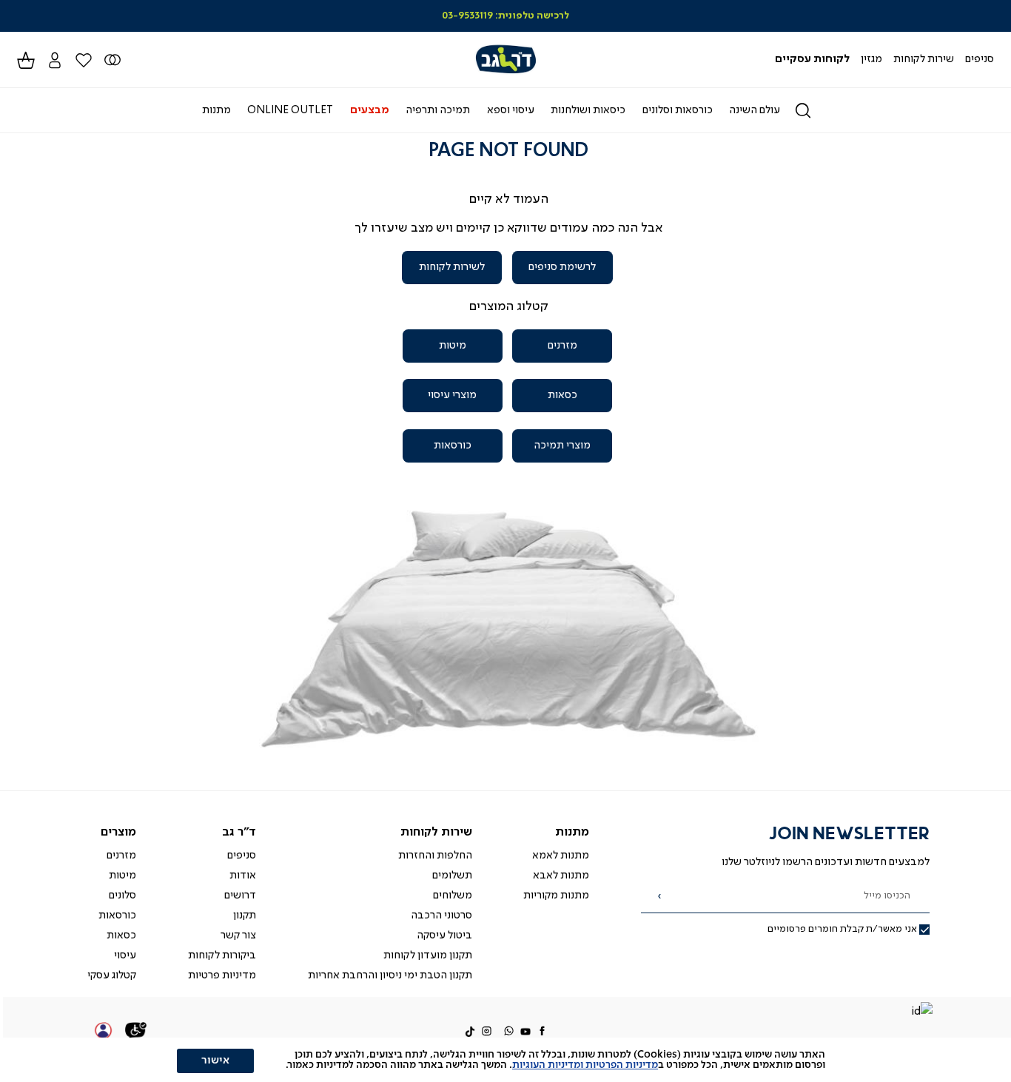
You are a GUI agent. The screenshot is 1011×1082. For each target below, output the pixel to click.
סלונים (122, 895)
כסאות (562, 395)
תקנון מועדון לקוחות (427, 955)
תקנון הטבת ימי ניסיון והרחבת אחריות (390, 975)
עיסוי (125, 955)
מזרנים (562, 345)
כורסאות (452, 445)
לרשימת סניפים (562, 267)
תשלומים (452, 875)
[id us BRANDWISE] (921, 1013)
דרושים (240, 895)
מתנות (572, 832)
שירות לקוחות (436, 832)
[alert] (505, 1060)
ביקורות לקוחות (222, 955)
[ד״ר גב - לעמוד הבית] (505, 59)
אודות (242, 875)
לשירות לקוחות (452, 267)
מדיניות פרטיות (222, 975)
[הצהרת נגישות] (136, 1032)
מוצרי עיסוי (452, 395)
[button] (54, 59)
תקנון (244, 915)
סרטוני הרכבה (441, 915)
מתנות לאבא (561, 875)
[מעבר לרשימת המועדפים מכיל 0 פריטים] (112, 59)
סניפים (241, 855)
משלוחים (452, 895)
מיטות (452, 345)
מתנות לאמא (560, 855)
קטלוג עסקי (111, 975)
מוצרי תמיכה (562, 445)
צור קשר (238, 935)
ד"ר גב (239, 832)
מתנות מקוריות (556, 895)
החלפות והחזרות (435, 855)
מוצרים (118, 832)
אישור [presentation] (215, 1060)
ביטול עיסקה (444, 935)
